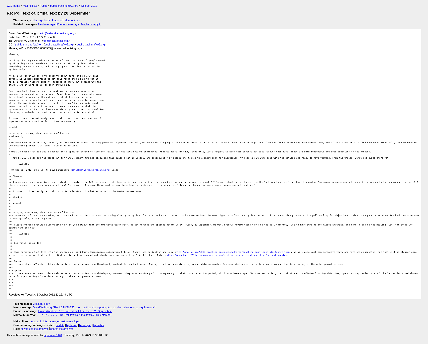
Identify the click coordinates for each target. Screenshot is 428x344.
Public (43, 5)
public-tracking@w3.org (64, 5)
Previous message (68, 24)
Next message (46, 24)
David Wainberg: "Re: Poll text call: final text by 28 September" (75, 311)
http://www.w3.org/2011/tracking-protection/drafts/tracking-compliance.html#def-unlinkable (226, 255)
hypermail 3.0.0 (53, 335)
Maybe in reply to (91, 24)
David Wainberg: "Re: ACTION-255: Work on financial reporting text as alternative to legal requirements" (94, 307)
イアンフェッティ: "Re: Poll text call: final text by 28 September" (74, 315)
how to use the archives (34, 328)
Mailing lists (30, 5)
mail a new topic (70, 321)
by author (98, 325)
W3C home (13, 5)
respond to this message (44, 321)
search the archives (61, 328)
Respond (57, 20)
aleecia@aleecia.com (56, 40)
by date (60, 325)
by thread (71, 325)
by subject (85, 325)
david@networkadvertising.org (56, 33)
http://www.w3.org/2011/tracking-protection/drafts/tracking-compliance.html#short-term (233, 252)
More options (72, 20)
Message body (41, 20)
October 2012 (89, 5)
